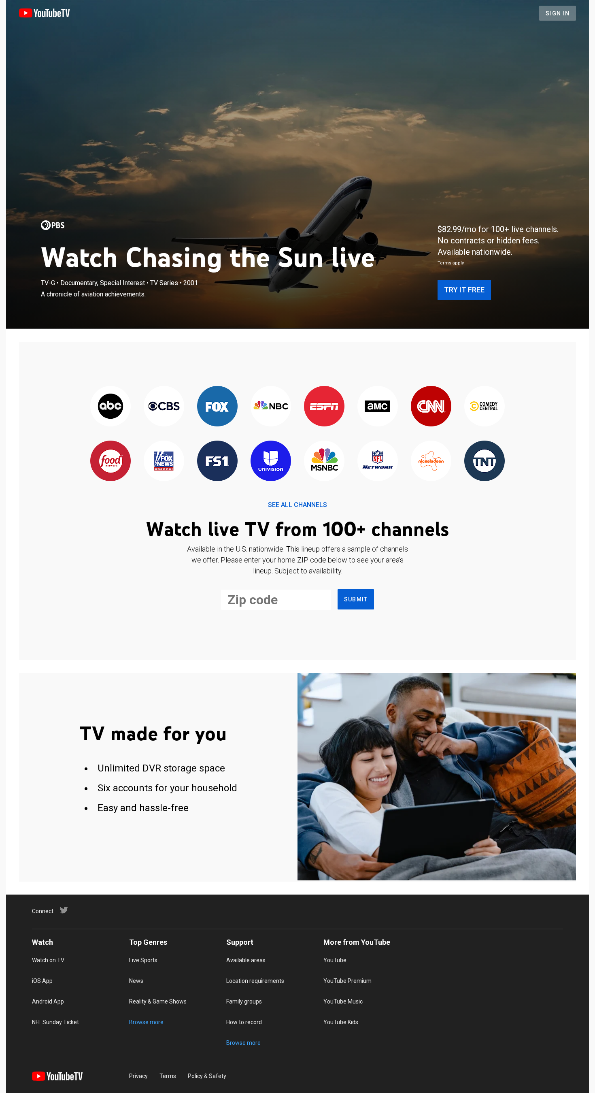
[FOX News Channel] (164, 461)
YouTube (334, 960)
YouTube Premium (347, 981)
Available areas (246, 960)
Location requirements (255, 981)
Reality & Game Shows (158, 1001)
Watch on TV (48, 960)
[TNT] (484, 461)
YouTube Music (343, 1001)
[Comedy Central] (484, 406)
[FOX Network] (217, 406)
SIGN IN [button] (558, 13)
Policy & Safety (207, 1076)
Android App (48, 1001)
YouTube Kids (340, 1022)
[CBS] (164, 406)
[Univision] (271, 461)
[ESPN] (324, 406)
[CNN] (431, 406)
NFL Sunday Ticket (55, 1022)
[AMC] (377, 406)
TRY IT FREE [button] (464, 290)
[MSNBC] (324, 461)
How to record (244, 1022)
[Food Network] (110, 461)
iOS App (42, 981)
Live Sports (143, 960)
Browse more (146, 1022)
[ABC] (110, 406)
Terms (167, 1076)
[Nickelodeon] (431, 461)
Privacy (138, 1076)
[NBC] (271, 406)
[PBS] (52, 225)
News (136, 981)
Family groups (244, 1001)
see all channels (297, 505)
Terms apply (451, 263)
